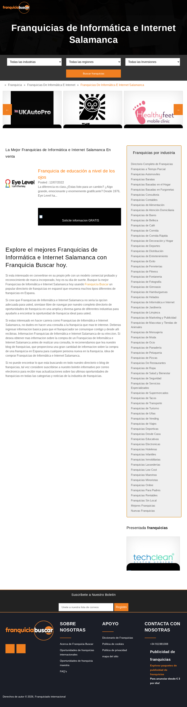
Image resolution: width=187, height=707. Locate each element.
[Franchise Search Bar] (172, 7)
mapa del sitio (110, 656)
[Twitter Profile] (10, 648)
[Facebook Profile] (21, 648)
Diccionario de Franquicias (117, 637)
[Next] (178, 109)
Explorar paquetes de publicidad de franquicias (163, 670)
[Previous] (7, 109)
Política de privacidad (114, 650)
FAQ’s (63, 671)
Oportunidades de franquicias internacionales (77, 652)
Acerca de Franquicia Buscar (76, 643)
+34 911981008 (159, 643)
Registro (121, 607)
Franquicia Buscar (96, 284)
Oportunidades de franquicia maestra (76, 663)
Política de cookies (113, 643)
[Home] (4, 85)
